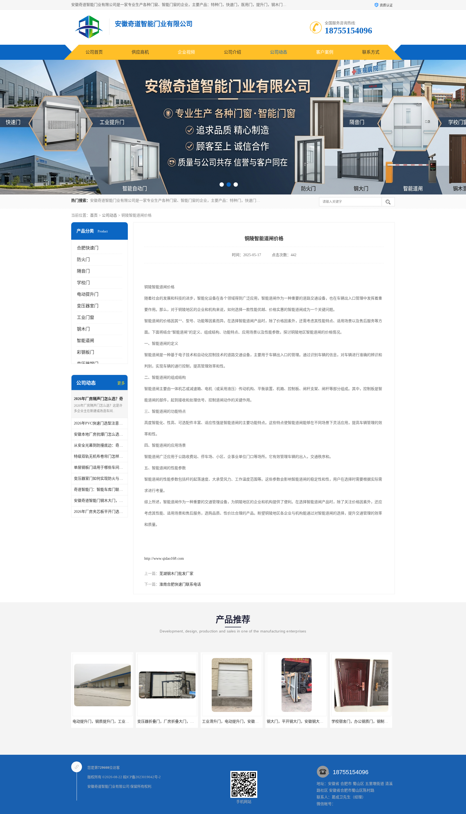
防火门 (83, 259)
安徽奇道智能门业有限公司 (108, 786)
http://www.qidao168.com (164, 558)
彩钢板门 (85, 352)
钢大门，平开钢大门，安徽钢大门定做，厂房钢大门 (245, 721)
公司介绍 (232, 52)
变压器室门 (87, 306)
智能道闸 (85, 340)
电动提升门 (87, 294)
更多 (121, 383)
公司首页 (94, 52)
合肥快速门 (87, 248)
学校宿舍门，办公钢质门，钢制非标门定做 (302, 721)
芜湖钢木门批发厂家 (176, 574)
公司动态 (278, 52)
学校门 (83, 282)
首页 (94, 215)
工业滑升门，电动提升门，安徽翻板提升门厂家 (177, 721)
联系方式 (370, 52)
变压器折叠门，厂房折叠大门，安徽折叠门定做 (112, 721)
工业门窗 (85, 317)
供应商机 (140, 52)
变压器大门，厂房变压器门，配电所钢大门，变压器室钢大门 (382, 721)
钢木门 (83, 329)
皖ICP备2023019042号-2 (142, 777)
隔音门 (83, 271)
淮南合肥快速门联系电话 (180, 584)
